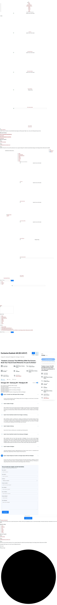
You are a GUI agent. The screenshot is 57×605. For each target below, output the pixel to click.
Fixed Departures (29, 5)
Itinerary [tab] (3, 379)
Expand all (34, 382)
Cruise (29, 9)
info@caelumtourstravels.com (5, 144)
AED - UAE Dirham (30, 88)
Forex (29, 11)
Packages (3, 526)
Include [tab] (9, 379)
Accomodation (5, 365)
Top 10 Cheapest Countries (5, 136)
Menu (1, 305)
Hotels (29, 8)
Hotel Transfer (5, 370)
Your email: (4, 474)
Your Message (4, 500)
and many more (30, 126)
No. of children (4, 491)
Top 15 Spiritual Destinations (6, 134)
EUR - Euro (30, 31)
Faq (50, 149)
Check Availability (48, 359)
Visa (29, 10)
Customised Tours (7, 278)
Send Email (5, 512)
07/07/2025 (2, 135)
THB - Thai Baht (30, 125)
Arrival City (17, 365)
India (29, 3)
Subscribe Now (28, 518)
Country (3, 478)
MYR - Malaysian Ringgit (30, 107)
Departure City (31, 365)
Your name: (4, 470)
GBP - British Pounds (29, 51)
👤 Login (51, 151)
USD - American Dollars (22, 220)
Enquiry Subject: (5, 496)
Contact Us (51, 150)
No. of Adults (4, 487)
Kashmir (19, 376)
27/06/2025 (2, 138)
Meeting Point (31, 369)
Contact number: (5, 483)
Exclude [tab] (15, 379)
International (29, 4)
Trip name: (4, 467)
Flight (29, 6)
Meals (17, 370)
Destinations (45, 397)
